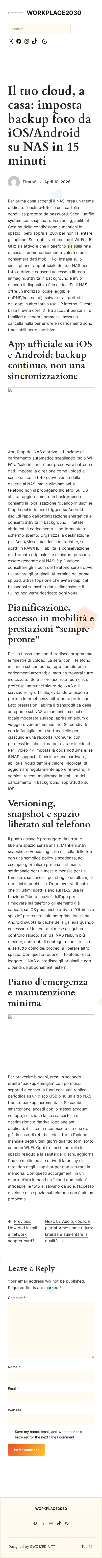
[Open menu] (90, 13)
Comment (16, 1298)
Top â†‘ (87, 1546)
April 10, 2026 (57, 181)
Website (14, 1410)
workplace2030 (54, 12)
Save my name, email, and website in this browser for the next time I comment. (48, 1434)
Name (14, 1367)
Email (13, 1388)
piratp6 (29, 181)
